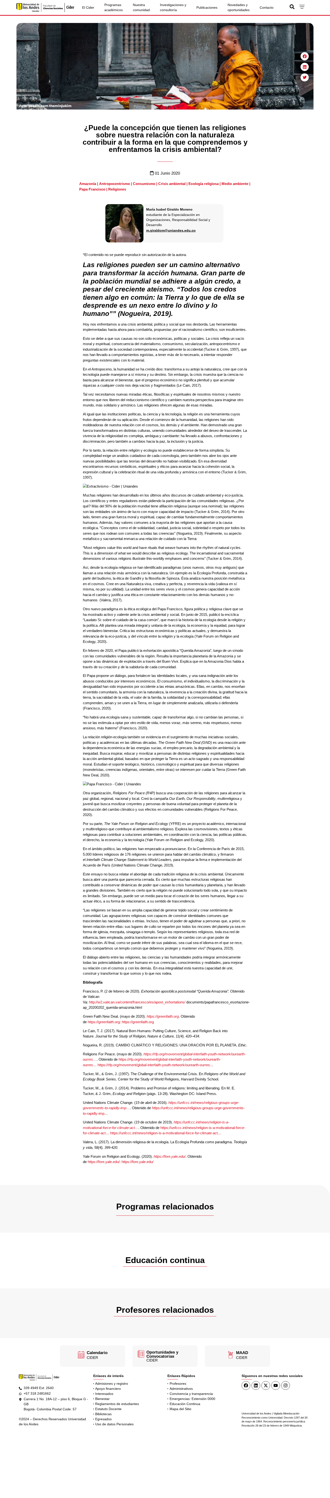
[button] (305, 56)
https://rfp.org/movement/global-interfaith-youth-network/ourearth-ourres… (156, 1065)
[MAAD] (230, 1354)
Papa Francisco (92, 189)
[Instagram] (285, 1385)
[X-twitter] (265, 1385)
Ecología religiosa (203, 184)
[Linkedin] (255, 1385)
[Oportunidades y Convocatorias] (140, 1353)
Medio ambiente (235, 184)
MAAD (242, 1352)
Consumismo (144, 184)
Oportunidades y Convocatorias (162, 1354)
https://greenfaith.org (163, 1016)
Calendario (97, 1352)
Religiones (117, 189)
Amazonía (87, 184)
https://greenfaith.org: (104, 1022)
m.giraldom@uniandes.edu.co (171, 230)
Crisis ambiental (172, 184)
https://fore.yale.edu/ (170, 1156)
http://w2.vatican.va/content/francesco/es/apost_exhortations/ (137, 1002)
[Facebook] (246, 1385)
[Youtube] (275, 1385)
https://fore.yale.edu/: (104, 1162)
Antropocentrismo (114, 184)
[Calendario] (81, 1354)
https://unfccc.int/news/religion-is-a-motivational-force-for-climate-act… (165, 1133)
